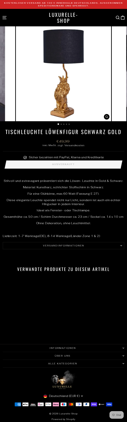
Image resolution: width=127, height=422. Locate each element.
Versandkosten (74, 145)
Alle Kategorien (62, 363)
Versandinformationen (63, 245)
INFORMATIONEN (62, 348)
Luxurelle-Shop (63, 17)
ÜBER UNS (63, 355)
